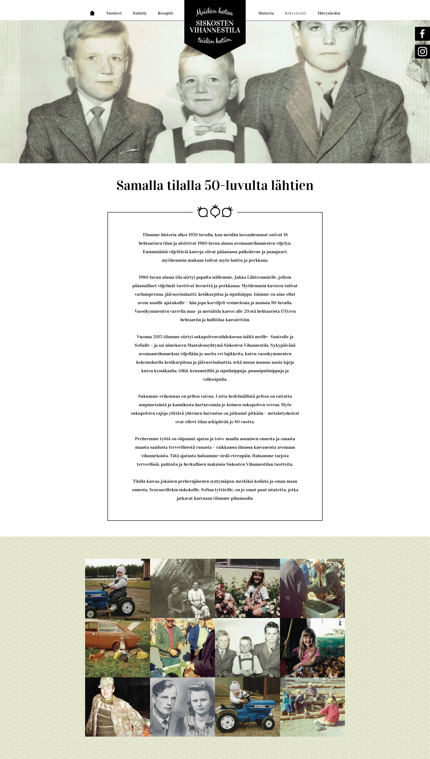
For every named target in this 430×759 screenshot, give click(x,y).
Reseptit (165, 13)
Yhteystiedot (328, 13)
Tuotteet (114, 13)
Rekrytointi (295, 13)
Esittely (140, 13)
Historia (266, 13)
